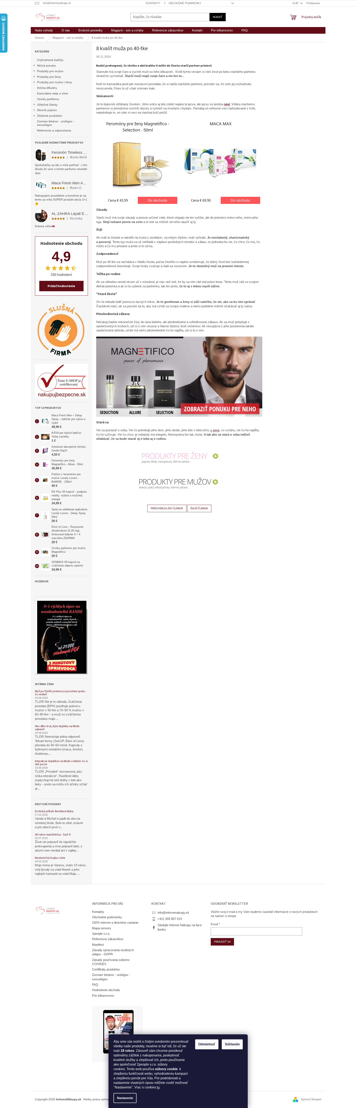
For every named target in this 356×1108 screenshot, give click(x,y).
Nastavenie (125, 1098)
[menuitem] (44, 30)
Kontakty (153, 3)
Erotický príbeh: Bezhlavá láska (54, 811)
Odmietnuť (206, 1044)
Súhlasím (232, 1044)
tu (158, 1087)
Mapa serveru (101, 928)
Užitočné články (47, 104)
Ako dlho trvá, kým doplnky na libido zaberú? (57, 728)
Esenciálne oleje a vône (52, 93)
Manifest (98, 944)
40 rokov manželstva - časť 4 (52, 834)
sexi (227, 104)
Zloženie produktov (49, 115)
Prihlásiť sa (222, 942)
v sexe (214, 430)
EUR (296, 3)
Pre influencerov (103, 995)
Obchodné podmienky (185, 3)
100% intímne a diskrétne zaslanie (115, 922)
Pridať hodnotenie (61, 286)
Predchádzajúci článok (167, 508)
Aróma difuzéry (47, 87)
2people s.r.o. (101, 933)
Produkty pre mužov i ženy (54, 82)
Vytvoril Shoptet (311, 1099)
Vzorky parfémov (48, 99)
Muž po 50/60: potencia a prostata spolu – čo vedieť (61, 693)
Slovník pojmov (47, 110)
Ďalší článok (199, 508)
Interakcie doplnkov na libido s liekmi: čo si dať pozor (61, 763)
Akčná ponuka (46, 65)
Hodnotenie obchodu (106, 990)
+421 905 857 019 (170, 919)
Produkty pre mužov (50, 71)
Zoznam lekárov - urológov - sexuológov (55, 123)
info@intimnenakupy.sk (173, 912)
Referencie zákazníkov (107, 939)
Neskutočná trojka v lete (50, 858)
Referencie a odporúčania (54, 130)
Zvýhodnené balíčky (50, 60)
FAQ (95, 984)
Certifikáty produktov (106, 969)
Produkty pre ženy (49, 76)
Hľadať (217, 17)
